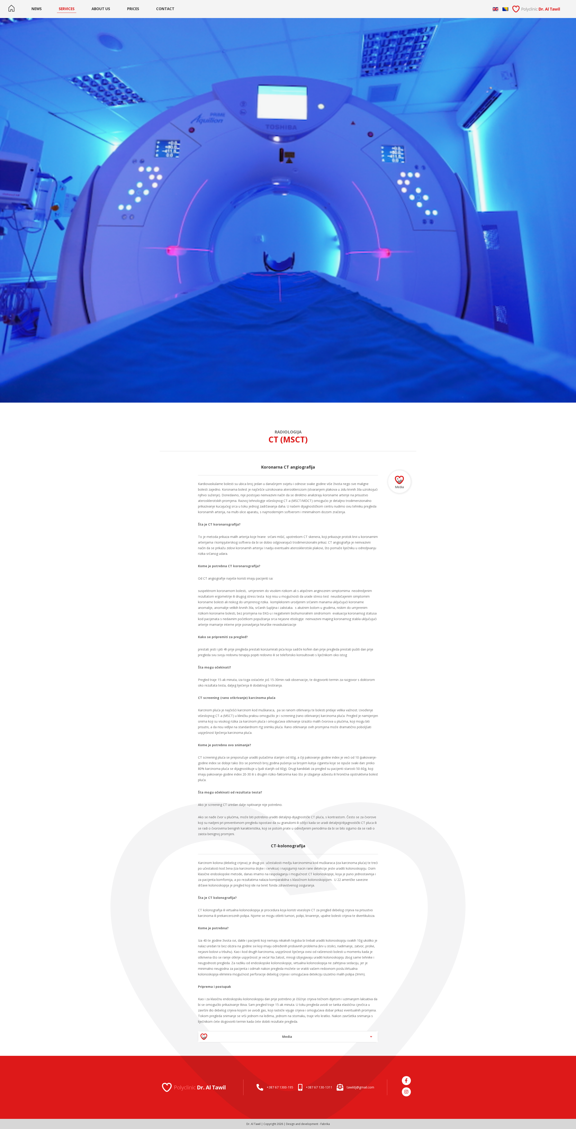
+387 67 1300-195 (280, 1087)
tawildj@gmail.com (360, 1087)
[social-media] (406, 1080)
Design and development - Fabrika (308, 1124)
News (37, 8)
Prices (133, 8)
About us (101, 8)
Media (399, 487)
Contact (165, 8)
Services (66, 8)
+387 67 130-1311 (319, 1087)
